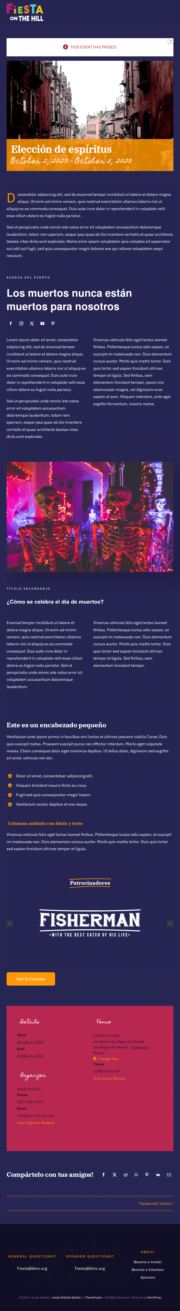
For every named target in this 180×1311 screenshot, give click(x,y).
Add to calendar (31, 979)
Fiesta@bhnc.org (32, 1268)
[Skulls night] (90, 463)
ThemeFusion (93, 1297)
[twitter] (32, 323)
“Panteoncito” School (155, 1203)
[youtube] (42, 323)
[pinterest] (53, 323)
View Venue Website (109, 1078)
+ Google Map (107, 1058)
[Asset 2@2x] (25, 5)
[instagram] (21, 323)
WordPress (154, 1297)
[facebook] (11, 323)
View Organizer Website (36, 1122)
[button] (10, 923)
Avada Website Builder (66, 1297)
